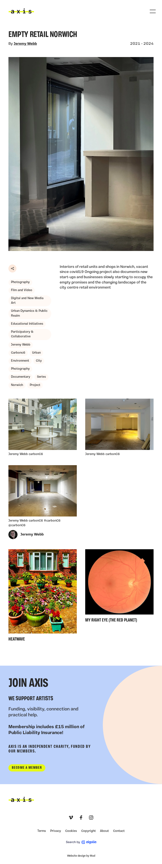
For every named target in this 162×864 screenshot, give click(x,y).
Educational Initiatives (27, 324)
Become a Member (27, 768)
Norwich (17, 385)
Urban (36, 352)
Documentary (20, 377)
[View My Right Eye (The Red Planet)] (119, 587)
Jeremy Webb (25, 44)
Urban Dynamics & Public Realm (29, 313)
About (104, 831)
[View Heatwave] (42, 596)
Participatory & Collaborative (22, 334)
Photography (20, 282)
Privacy (55, 831)
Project (35, 385)
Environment (20, 360)
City (39, 360)
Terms (41, 831)
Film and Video (21, 290)
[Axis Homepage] (21, 11)
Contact (119, 831)
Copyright (88, 831)
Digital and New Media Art (27, 301)
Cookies (71, 831)
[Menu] (153, 11)
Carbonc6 (18, 352)
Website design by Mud (81, 855)
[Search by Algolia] (81, 842)
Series (41, 377)
